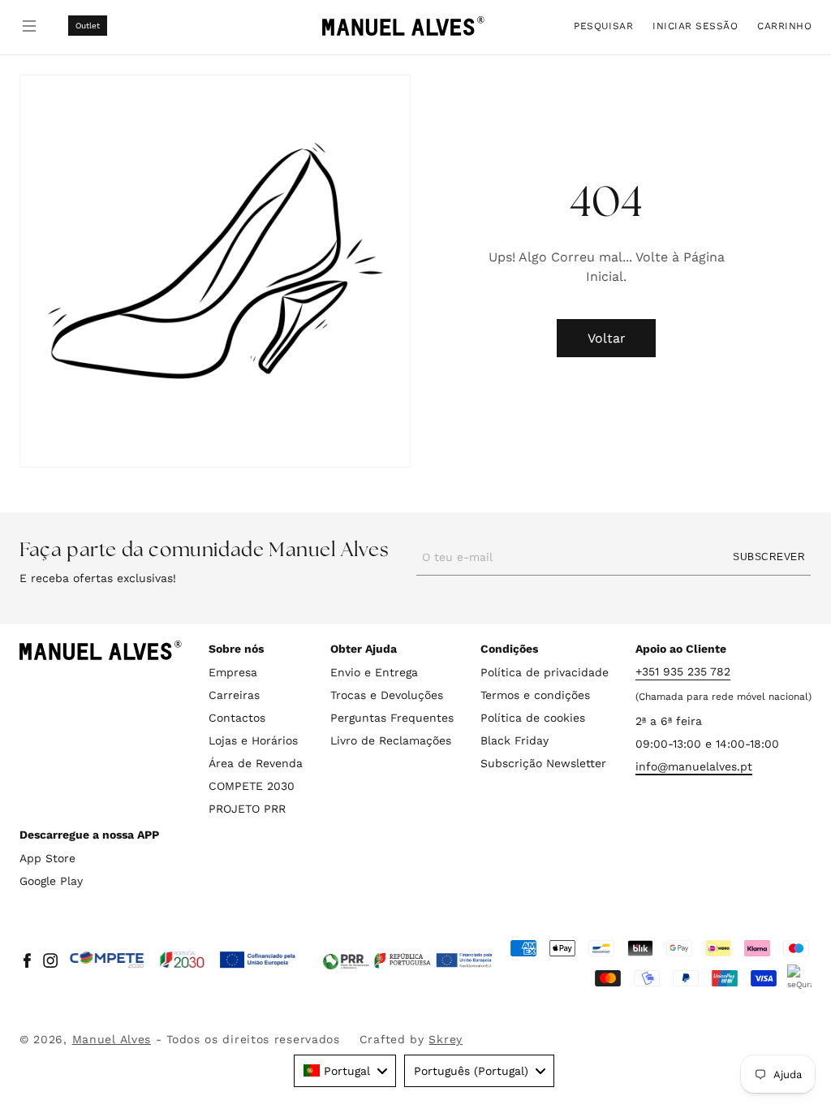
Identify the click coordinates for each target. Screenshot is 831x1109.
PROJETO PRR (247, 808)
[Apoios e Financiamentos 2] (407, 960)
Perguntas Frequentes (392, 717)
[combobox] (345, 1071)
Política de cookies (532, 717)
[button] (603, 25)
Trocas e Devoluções (386, 694)
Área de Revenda (256, 763)
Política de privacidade (544, 672)
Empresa (233, 672)
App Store (47, 858)
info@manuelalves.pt (693, 766)
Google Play (51, 880)
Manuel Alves (111, 1039)
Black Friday (514, 740)
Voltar (607, 338)
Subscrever (769, 557)
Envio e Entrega (374, 672)
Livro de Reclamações (390, 740)
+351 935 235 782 (682, 671)
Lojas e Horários (253, 740)
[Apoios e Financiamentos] (183, 960)
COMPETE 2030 (252, 785)
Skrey (445, 1039)
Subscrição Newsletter (543, 763)
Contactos (237, 717)
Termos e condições (535, 694)
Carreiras (234, 694)
